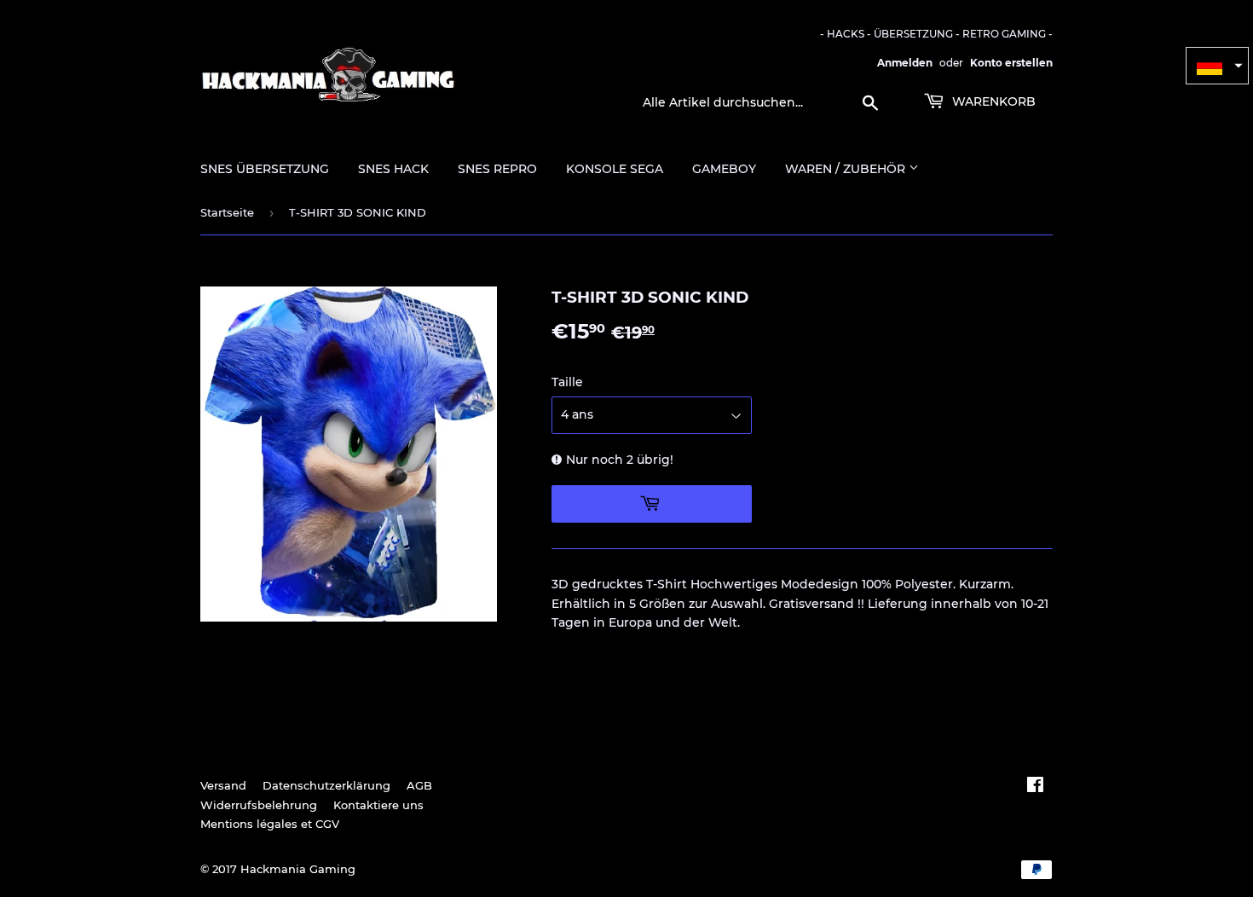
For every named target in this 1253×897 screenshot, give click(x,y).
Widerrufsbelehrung (258, 805)
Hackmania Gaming (297, 869)
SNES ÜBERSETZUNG (264, 169)
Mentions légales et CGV (269, 823)
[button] (1217, 65)
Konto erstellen (1011, 62)
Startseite (227, 212)
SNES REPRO (497, 169)
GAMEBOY (724, 169)
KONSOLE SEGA (614, 169)
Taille (567, 382)
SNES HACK (393, 169)
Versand (223, 785)
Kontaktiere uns (378, 805)
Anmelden (905, 62)
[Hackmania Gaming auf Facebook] (1035, 787)
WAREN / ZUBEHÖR (847, 169)
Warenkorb (992, 101)
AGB (419, 785)
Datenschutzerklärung (326, 785)
